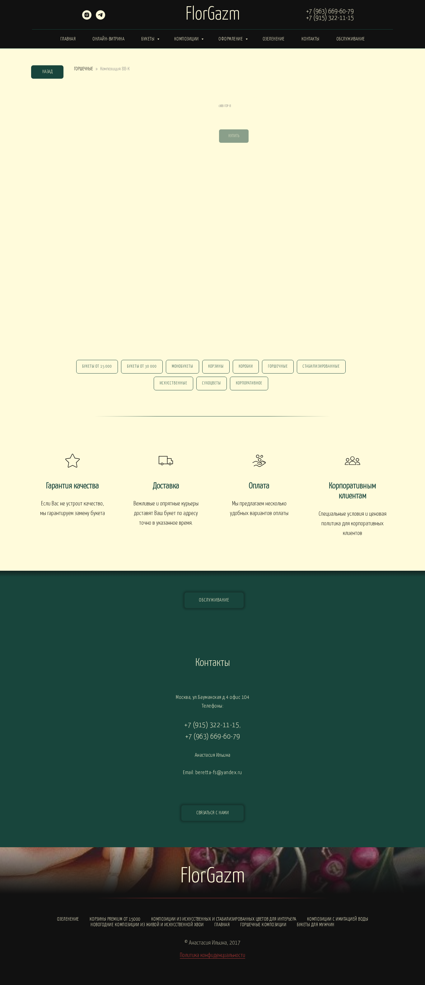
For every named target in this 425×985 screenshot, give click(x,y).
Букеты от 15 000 (97, 367)
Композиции (187, 39)
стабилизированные (321, 367)
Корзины (216, 367)
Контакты (310, 39)
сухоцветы (211, 383)
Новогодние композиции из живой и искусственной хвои (147, 924)
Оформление (231, 39)
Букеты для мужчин (315, 924)
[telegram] (100, 18)
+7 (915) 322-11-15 (330, 18)
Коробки (246, 367)
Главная (68, 39)
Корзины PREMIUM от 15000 (115, 919)
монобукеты (182, 367)
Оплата (259, 486)
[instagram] (86, 18)
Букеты (148, 39)
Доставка (166, 486)
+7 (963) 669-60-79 (330, 11)
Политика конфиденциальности (212, 955)
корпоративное (249, 383)
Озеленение (274, 39)
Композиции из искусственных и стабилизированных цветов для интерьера (224, 919)
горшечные (278, 367)
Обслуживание (350, 39)
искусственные (173, 383)
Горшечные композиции (263, 924)
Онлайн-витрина (108, 39)
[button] (212, 813)
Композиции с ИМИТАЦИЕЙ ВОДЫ (337, 919)
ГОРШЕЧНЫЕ (83, 69)
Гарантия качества (72, 486)
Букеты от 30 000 (142, 367)
